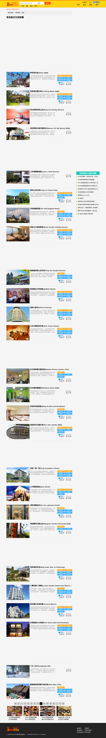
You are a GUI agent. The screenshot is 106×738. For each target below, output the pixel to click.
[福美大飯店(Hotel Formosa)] (18, 315)
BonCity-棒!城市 (17, 734)
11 (50, 703)
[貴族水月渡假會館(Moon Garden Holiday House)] (18, 235)
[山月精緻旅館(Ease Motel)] (18, 494)
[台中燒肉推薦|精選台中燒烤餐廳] (14, 711)
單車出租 (68, 333)
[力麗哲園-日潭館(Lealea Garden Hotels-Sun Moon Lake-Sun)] (18, 593)
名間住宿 (61, 291)
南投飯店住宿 (14, 9)
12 (53, 703)
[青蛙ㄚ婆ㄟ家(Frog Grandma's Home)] (18, 476)
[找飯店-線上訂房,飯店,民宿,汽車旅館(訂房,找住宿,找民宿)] (64, 711)
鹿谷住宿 (61, 607)
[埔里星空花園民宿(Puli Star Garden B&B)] (18, 432)
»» (63, 703)
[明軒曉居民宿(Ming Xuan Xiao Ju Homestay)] (18, 575)
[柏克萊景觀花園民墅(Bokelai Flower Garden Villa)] (18, 377)
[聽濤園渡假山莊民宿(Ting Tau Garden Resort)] (18, 278)
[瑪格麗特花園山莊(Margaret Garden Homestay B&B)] (18, 531)
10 (47, 703)
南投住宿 (68, 75)
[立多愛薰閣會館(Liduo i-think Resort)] (18, 177)
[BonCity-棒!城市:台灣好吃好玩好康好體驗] (12, 3)
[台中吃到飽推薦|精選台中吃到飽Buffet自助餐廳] (47, 711)
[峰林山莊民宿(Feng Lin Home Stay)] (18, 198)
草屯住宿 (61, 310)
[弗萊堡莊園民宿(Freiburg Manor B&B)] (18, 99)
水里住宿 (61, 193)
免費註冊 (85, 2)
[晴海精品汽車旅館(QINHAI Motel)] (18, 296)
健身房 (68, 315)
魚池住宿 (61, 94)
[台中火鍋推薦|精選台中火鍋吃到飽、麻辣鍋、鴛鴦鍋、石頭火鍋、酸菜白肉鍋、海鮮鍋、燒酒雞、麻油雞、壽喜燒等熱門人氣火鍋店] (31, 711)
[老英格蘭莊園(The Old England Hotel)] (18, 216)
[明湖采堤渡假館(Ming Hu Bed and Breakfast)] (18, 414)
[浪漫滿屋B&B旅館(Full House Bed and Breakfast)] (18, 630)
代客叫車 (68, 98)
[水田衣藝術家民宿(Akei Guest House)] (18, 333)
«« (15, 703)
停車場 (68, 78)
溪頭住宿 (61, 273)
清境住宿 (61, 211)
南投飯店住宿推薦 (15, 17)
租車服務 (68, 216)
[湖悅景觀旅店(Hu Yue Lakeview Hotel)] (18, 513)
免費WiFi (61, 78)
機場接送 (68, 574)
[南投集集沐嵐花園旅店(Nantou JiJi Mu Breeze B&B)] (18, 133)
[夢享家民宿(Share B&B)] (18, 80)
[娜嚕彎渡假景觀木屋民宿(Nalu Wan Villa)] (18, 692)
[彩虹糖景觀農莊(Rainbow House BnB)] (18, 395)
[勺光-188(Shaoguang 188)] (18, 671)
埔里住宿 (61, 75)
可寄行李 (61, 80)
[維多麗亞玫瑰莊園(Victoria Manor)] (18, 612)
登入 (90, 2)
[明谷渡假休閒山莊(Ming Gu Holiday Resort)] (18, 116)
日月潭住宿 (61, 409)
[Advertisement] (26, 43)
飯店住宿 (8, 9)
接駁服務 (68, 80)
